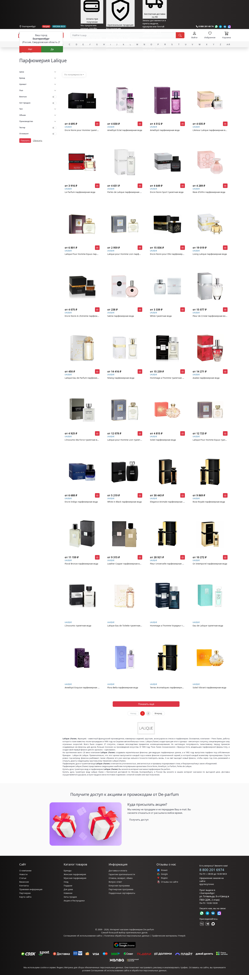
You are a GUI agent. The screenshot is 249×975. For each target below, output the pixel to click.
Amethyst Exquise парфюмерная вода (83, 687)
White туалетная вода (161, 316)
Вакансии (24, 881)
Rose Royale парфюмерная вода (209, 501)
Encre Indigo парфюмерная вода (81, 501)
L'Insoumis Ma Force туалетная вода (83, 439)
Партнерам (25, 893)
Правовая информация (30, 889)
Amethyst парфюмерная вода (165, 130)
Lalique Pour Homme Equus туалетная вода (214, 439)
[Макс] (213, 924)
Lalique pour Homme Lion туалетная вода (128, 439)
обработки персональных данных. (149, 970)
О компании (25, 870)
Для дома (68, 889)
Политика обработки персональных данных (127, 935)
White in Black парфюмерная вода (124, 501)
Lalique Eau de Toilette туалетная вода (126, 625)
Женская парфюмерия (75, 874)
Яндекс (164, 878)
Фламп (164, 870)
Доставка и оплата (118, 870)
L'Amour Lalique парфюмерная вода (211, 130)
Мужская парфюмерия (75, 878)
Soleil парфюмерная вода (163, 439)
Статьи (22, 878)
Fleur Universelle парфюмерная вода (168, 563)
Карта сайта (25, 896)
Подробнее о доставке (154, 61)
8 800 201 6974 (211, 869)
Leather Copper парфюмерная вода (125, 563)
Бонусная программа (119, 885)
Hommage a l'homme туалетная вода (168, 377)
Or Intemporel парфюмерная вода (210, 563)
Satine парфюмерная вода (120, 316)
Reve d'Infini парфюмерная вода (209, 192)
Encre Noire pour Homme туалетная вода (85, 130)
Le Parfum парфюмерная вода (80, 192)
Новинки (68, 893)
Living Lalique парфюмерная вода (210, 254)
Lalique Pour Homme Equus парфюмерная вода (89, 254)
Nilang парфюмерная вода (120, 377)
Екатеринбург (29, 26)
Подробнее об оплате (91, 55)
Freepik (181, 935)
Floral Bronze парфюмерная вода (81, 563)
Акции (46, 26)
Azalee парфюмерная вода (206, 377)
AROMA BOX (59, 26)
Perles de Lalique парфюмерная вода (126, 192)
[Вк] (225, 26)
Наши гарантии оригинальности (122, 55)
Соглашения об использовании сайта (110, 970)
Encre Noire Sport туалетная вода (166, 192)
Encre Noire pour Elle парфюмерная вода (170, 254)
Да (52, 49)
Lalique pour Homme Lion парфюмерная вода (130, 254)
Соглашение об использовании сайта (83, 935)
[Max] (229, 26)
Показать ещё (146, 704)
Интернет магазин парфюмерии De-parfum (132, 929)
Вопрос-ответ (115, 881)
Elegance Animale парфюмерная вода (169, 501)
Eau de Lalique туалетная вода (208, 625)
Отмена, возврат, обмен (121, 878)
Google (164, 874)
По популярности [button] (73, 74)
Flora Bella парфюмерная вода (122, 687)
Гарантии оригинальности (122, 874)
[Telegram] (220, 26)
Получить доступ (139, 819)
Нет (30, 49)
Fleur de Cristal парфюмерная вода (210, 316)
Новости (23, 874)
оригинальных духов (136, 932)
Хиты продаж (70, 896)
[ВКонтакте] (201, 924)
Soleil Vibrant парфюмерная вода (209, 687)
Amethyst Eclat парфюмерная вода (124, 130)
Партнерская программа (121, 889)
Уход (66, 881)
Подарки (68, 885)
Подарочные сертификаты (122, 893)
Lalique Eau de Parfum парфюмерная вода (86, 377)
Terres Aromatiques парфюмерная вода (170, 687)
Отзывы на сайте (169, 882)
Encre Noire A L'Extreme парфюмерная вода (87, 316)
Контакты (24, 885)
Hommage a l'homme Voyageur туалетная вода (173, 625)
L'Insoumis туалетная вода (78, 625)
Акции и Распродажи (74, 900)
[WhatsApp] (216, 26)
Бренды (67, 870)
